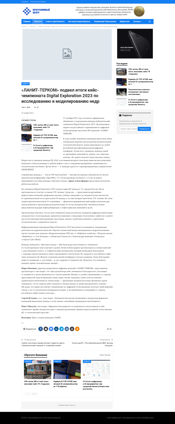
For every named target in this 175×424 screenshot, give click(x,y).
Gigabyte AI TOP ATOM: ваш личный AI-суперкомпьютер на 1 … (45, 137)
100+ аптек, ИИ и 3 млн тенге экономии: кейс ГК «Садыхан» (46, 127)
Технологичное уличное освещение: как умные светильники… (139, 91)
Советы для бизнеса (54, 21)
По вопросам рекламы (38, 1)
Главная (26, 21)
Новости (38, 21)
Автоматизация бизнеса (79, 21)
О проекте (24, 1)
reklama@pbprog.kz (114, 418)
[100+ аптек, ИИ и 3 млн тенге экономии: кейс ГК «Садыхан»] (26, 127)
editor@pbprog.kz (129, 418)
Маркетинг (125, 21)
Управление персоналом (105, 21)
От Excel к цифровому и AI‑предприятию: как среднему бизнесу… (43, 147)
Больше (137, 21)
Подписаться (144, 129)
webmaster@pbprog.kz (145, 418)
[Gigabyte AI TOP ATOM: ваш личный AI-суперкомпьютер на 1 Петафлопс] (26, 138)
